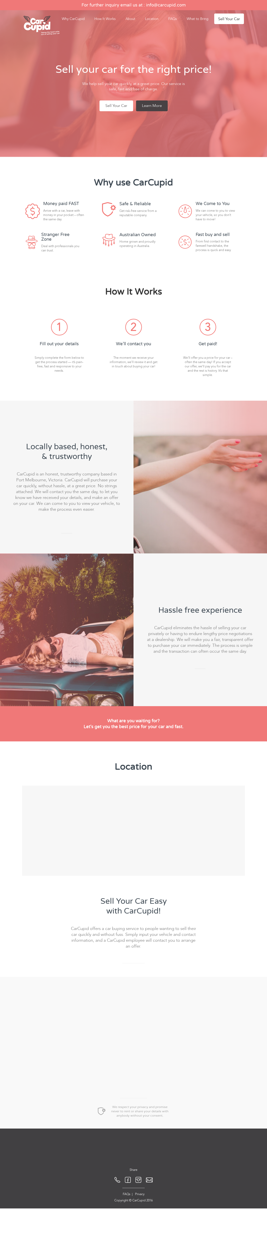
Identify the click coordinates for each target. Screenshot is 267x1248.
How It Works (105, 19)
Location (152, 19)
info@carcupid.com (166, 5)
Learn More (152, 105)
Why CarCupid (73, 19)
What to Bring (197, 19)
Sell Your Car (229, 18)
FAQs (172, 19)
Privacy (139, 1194)
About (130, 19)
